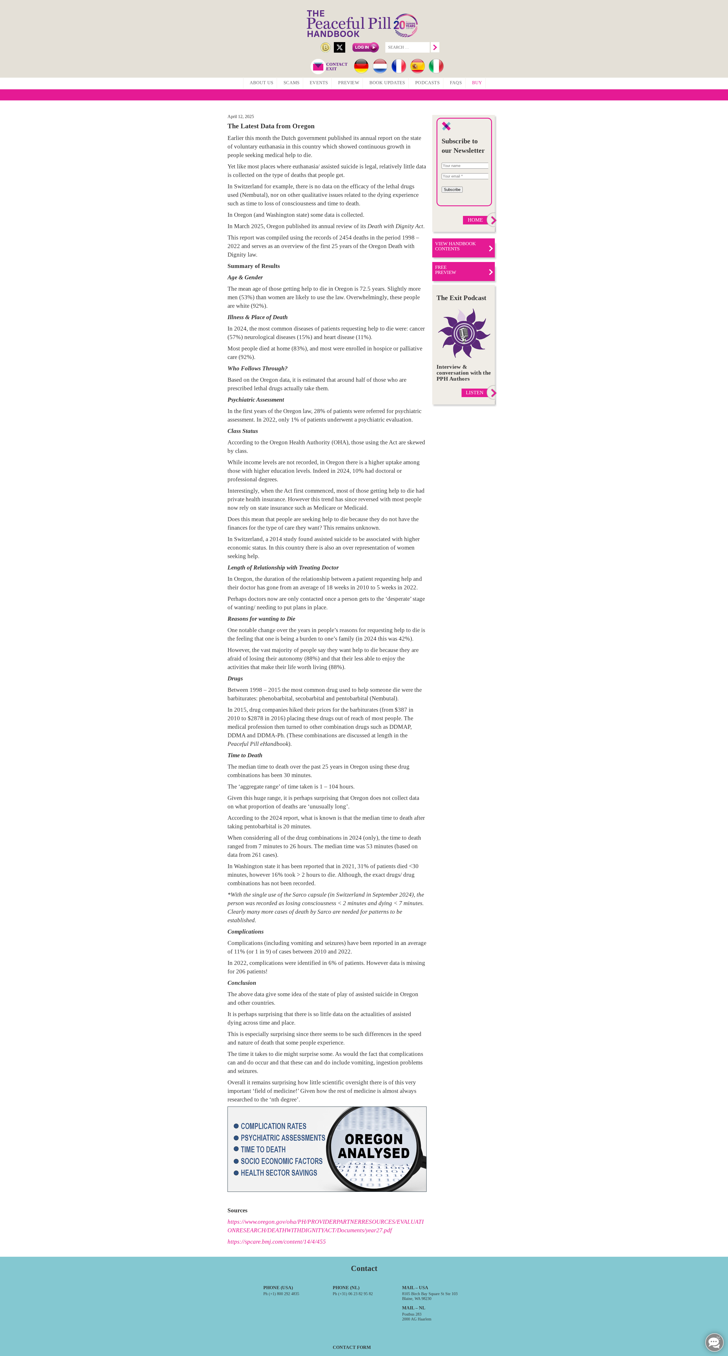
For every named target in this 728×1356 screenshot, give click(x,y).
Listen (474, 392)
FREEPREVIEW (445, 270)
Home (475, 220)
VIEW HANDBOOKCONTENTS (455, 246)
